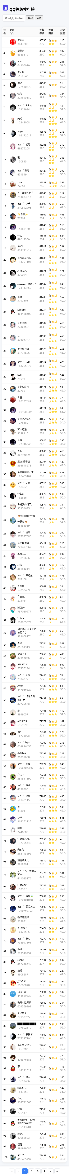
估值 (38, 18)
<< (11, 1171)
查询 (30, 18)
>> (57, 1171)
